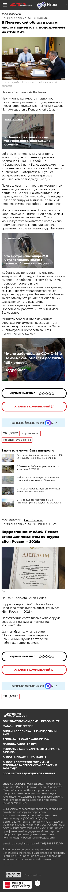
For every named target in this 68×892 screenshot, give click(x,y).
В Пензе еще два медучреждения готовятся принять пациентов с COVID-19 (39, 501)
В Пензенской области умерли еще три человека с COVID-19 (38, 467)
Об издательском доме (20, 721)
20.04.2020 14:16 (11, 14)
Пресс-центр (50, 721)
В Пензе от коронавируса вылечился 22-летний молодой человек (39, 490)
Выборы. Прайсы (15, 757)
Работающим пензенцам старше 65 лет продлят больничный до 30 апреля (38, 479)
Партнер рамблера (33, 875)
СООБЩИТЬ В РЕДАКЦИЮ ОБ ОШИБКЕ (29, 773)
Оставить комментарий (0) (34, 406)
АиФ (4, 591)
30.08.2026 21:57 (11, 520)
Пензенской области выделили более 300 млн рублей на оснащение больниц (40, 456)
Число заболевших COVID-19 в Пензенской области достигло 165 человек (33, 358)
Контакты (38, 757)
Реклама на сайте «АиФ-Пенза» (26, 739)
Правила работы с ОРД (20, 744)
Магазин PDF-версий (18, 726)
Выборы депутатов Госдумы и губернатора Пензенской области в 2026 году (30, 765)
